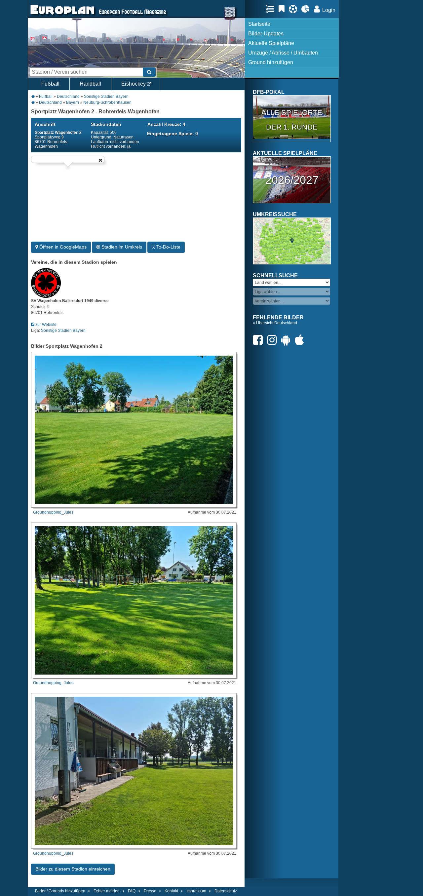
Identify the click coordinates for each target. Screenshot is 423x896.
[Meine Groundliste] (272, 9)
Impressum (196, 891)
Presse (150, 891)
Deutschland (68, 96)
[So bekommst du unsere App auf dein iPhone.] (301, 339)
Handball (90, 84)
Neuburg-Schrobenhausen (107, 102)
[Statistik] (307, 9)
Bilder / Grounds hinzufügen (60, 891)
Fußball (50, 84)
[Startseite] (62, 15)
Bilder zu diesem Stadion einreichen (72, 869)
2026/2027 (292, 180)
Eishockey (134, 84)
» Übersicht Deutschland (275, 323)
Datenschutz (225, 891)
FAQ (131, 891)
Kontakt (171, 891)
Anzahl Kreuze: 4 (166, 124)
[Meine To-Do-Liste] (283, 9)
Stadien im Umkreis (121, 247)
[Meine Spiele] (294, 9)
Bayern (72, 102)
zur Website (45, 324)
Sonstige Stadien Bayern (106, 96)
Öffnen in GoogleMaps (62, 247)
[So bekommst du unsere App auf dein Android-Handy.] (287, 339)
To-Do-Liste (167, 247)
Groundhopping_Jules (53, 512)
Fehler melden (107, 891)
